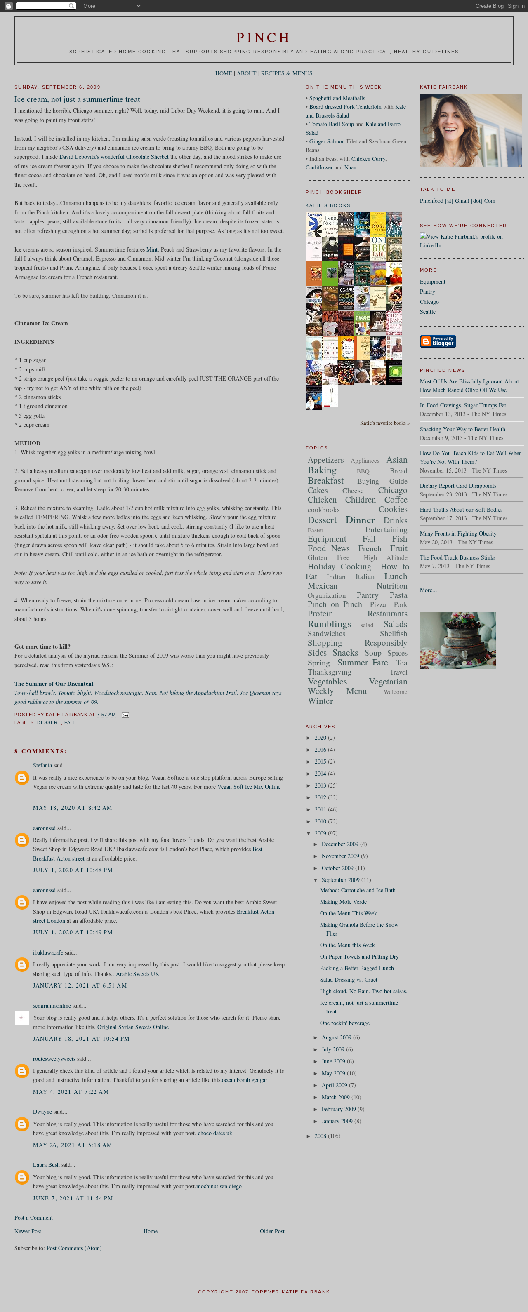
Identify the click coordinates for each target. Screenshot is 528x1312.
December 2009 (341, 844)
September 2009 (341, 880)
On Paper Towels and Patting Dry (359, 956)
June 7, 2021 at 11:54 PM (73, 1198)
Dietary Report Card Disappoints (458, 485)
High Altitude (386, 557)
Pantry (427, 291)
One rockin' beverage (345, 1023)
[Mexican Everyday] (364, 335)
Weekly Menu (338, 690)
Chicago (429, 302)
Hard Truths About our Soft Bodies (461, 509)
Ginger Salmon (327, 141)
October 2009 (338, 868)
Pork (401, 604)
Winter (320, 700)
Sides (317, 652)
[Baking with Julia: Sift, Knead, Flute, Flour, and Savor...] (380, 385)
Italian (365, 576)
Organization (327, 595)
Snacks (345, 652)
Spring (319, 662)
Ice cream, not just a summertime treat (77, 98)
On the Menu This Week (348, 913)
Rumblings (329, 623)
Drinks (396, 520)
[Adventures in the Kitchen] (332, 335)
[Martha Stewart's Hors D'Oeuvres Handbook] (396, 360)
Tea (402, 662)
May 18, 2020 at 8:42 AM (72, 807)
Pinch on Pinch (335, 603)
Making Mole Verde (343, 901)
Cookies (393, 509)
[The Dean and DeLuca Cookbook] (316, 260)
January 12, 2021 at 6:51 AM (80, 985)
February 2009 (340, 1109)
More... (428, 590)
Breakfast (326, 480)
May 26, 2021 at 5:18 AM (72, 1145)
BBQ (363, 471)
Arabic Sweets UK (137, 974)
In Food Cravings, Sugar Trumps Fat (463, 405)
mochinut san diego (219, 1186)
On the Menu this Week (347, 945)
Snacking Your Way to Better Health (462, 429)
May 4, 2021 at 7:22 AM (71, 1092)
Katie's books (328, 205)
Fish (400, 538)
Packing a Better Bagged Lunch (357, 968)
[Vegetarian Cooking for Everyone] (316, 408)
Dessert (49, 722)
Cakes (318, 490)
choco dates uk (215, 1133)
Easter (315, 530)
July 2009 (334, 1049)
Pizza (378, 604)
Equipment (433, 281)
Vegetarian (388, 681)
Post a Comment (33, 1217)
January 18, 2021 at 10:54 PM (81, 1038)
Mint (152, 249)
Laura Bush (46, 1165)
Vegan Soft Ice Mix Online (248, 786)
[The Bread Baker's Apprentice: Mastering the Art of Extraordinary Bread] (364, 381)
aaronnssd (44, 828)
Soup (373, 652)
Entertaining (386, 529)
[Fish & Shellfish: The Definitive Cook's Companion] (380, 308)
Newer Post (27, 1231)
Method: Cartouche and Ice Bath (358, 890)
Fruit (399, 548)
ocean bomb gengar (244, 1080)
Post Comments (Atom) (74, 1248)
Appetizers (326, 459)
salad (367, 625)
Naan (350, 167)
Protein (320, 613)
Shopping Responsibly (358, 642)
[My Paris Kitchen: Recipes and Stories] (316, 335)
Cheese (353, 490)
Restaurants (388, 613)
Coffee (396, 499)
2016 (321, 749)
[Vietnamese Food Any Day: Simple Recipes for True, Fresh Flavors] (364, 309)
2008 (321, 1136)
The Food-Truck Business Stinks (457, 557)
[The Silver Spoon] (332, 405)
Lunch (396, 576)
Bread (399, 470)
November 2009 (341, 856)
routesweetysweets (54, 1059)
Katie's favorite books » (385, 422)
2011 (321, 809)
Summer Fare (362, 662)
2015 (321, 761)
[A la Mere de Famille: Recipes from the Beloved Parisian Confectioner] (364, 285)
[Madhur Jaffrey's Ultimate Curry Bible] (348, 261)
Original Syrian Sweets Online (133, 1027)
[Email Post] (124, 714)
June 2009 (334, 1061)
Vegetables (327, 681)
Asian (397, 459)
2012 (321, 797)
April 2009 (335, 1085)
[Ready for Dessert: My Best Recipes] (332, 384)
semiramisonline (52, 1005)
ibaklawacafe (48, 952)
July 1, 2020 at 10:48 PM (73, 870)
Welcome (396, 691)
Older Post (272, 1231)
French (370, 548)
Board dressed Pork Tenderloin (345, 107)
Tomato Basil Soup (331, 124)
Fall (70, 722)
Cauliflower (319, 167)
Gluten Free (329, 557)
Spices (397, 652)
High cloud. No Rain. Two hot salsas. (364, 991)
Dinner (360, 519)
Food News (329, 548)
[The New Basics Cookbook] (396, 332)
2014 (321, 773)
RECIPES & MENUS (287, 73)
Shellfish (394, 633)
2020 (321, 737)
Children (360, 499)
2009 (321, 833)
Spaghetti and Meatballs (337, 98)
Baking (322, 469)
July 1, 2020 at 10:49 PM (73, 932)
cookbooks (324, 509)
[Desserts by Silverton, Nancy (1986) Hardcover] (380, 284)
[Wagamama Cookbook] (332, 259)
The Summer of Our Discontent (54, 683)
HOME (223, 73)
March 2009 (336, 1097)
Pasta (399, 594)
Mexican (323, 585)
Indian (336, 576)
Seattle (428, 311)
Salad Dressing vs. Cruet (348, 979)
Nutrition (392, 585)
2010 (321, 821)
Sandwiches (326, 633)
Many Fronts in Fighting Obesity (458, 533)
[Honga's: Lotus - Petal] (332, 309)
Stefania (42, 765)
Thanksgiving (330, 671)
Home (151, 1231)
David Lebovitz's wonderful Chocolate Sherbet (114, 156)
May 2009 (334, 1073)
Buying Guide (382, 481)
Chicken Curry (368, 158)
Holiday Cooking (340, 566)
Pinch (263, 37)
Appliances (365, 460)
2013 (321, 785)
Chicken (322, 499)
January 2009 (338, 1121)
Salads (396, 624)
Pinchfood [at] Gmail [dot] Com (457, 201)
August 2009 (337, 1037)
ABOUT (247, 73)
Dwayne (42, 1111)
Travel (399, 672)
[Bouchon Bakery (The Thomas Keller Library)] (380, 329)
